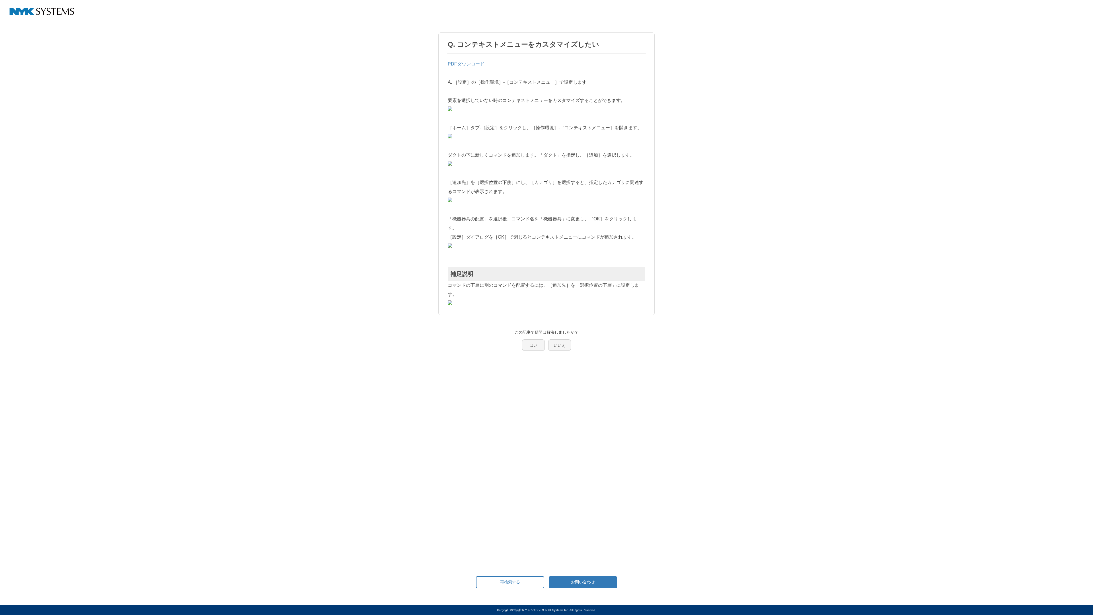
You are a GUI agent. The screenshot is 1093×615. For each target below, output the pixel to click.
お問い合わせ (583, 582)
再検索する (510, 582)
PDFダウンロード (466, 64)
